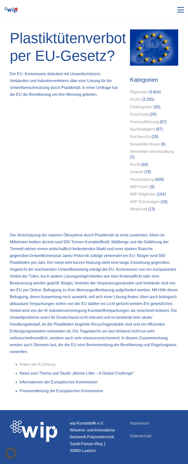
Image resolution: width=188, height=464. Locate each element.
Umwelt (136, 172)
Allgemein (139, 92)
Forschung (139, 114)
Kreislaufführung (144, 122)
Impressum (139, 423)
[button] (180, 9)
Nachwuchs (140, 136)
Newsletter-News (145, 144)
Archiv (135, 99)
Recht (135, 164)
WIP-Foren (139, 187)
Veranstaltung (142, 179)
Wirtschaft (138, 209)
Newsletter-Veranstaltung (152, 151)
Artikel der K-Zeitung (37, 364)
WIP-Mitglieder (143, 194)
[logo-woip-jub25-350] (11, 10)
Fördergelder (141, 107)
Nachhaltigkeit (142, 129)
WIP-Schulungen (145, 202)
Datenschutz (141, 436)
